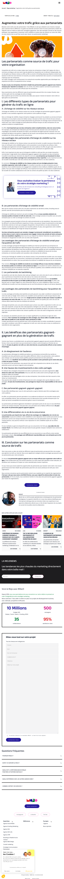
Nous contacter (32, 806)
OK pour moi (29, 871)
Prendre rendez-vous (26, 192)
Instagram (20, 814)
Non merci (7, 871)
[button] (59, 3)
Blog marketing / (11, 8)
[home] (7, 2)
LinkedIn (33, 814)
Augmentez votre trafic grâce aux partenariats (28, 8)
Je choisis (18, 871)
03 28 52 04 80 (40, 874)
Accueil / (4, 8)
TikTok (45, 814)
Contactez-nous (32, 485)
